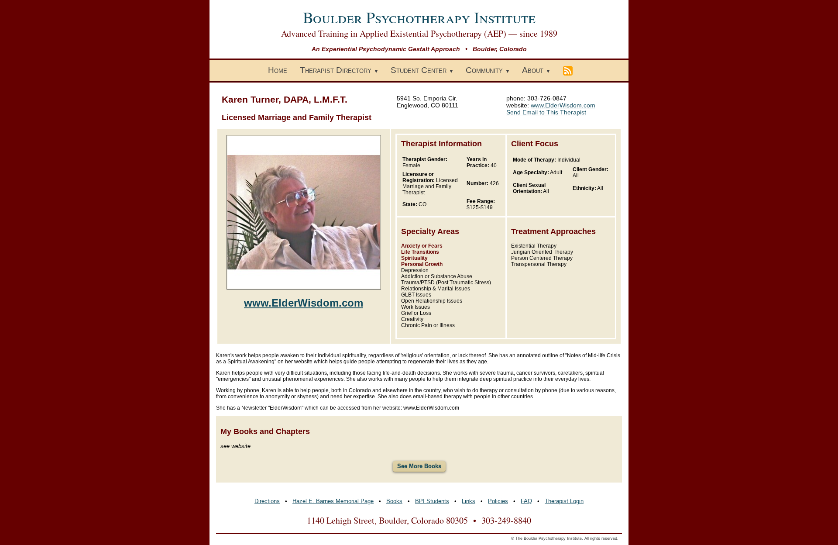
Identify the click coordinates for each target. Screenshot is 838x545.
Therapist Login (564, 501)
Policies (498, 501)
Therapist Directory (335, 70)
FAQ (526, 501)
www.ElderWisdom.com (563, 105)
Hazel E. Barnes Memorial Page (333, 501)
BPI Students (432, 501)
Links (468, 501)
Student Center (418, 70)
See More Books (419, 466)
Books (394, 501)
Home (277, 70)
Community (484, 70)
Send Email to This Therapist (546, 112)
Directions (267, 501)
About (532, 70)
